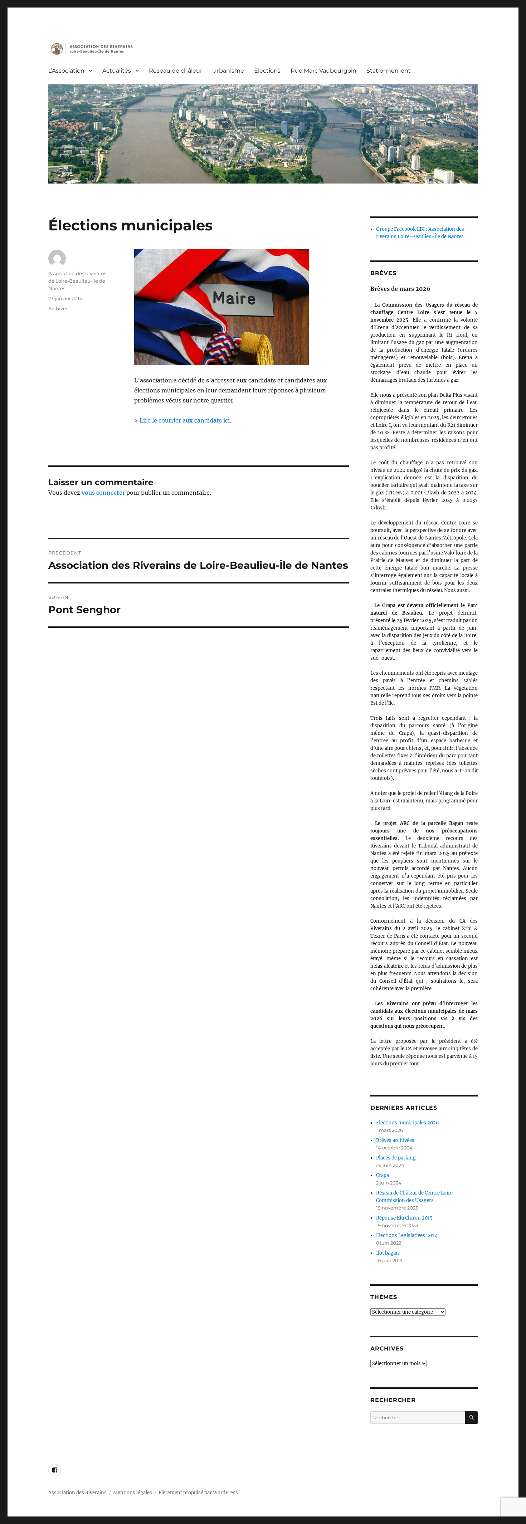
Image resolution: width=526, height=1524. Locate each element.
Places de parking (396, 1158)
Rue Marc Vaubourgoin (323, 70)
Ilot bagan (387, 1253)
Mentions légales (132, 1493)
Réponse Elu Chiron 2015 (404, 1218)
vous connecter (103, 492)
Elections (267, 70)
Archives (58, 308)
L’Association (66, 70)
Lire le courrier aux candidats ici (185, 420)
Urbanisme (228, 70)
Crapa (382, 1175)
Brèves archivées (395, 1140)
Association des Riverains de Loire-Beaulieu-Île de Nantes (77, 280)
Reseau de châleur (175, 70)
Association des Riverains (77, 1493)
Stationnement (388, 70)
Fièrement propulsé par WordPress (198, 1493)
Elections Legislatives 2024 (407, 1235)
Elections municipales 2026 (407, 1123)
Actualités (116, 70)
